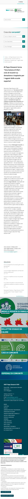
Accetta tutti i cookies (7, 495)
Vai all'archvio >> (20, 296)
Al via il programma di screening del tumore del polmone (14, 265)
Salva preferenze (5, 491)
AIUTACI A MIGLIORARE (9, 415)
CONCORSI (6, 406)
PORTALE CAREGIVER (9, 417)
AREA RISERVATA (8, 423)
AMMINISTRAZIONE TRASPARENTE (12, 410)
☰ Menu (21, 2)
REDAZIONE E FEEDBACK (10, 426)
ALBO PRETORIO (8, 421)
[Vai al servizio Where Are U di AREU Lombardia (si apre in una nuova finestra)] (8, 448)
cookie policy (5, 460)
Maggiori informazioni (6, 465)
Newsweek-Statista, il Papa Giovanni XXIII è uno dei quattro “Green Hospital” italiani (14, 291)
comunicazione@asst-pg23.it (10, 252)
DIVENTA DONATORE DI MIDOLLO (11, 413)
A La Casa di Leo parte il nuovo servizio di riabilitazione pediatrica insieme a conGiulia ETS (14, 284)
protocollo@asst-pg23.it (12, 397)
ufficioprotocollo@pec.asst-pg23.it (14, 399)
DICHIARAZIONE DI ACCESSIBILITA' (12, 428)
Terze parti (4, 486)
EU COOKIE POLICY (8, 430)
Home (6, 57)
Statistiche (4, 481)
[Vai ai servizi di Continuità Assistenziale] (17, 448)
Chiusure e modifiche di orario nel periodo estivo (13, 277)
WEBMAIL (6, 419)
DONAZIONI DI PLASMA (9, 411)
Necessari (4, 467)
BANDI (5, 404)
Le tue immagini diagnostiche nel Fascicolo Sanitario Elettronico (13, 271)
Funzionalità (4, 474)
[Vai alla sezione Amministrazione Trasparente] (13, 443)
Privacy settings (14, 454)
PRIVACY (6, 408)
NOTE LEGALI (7, 424)
